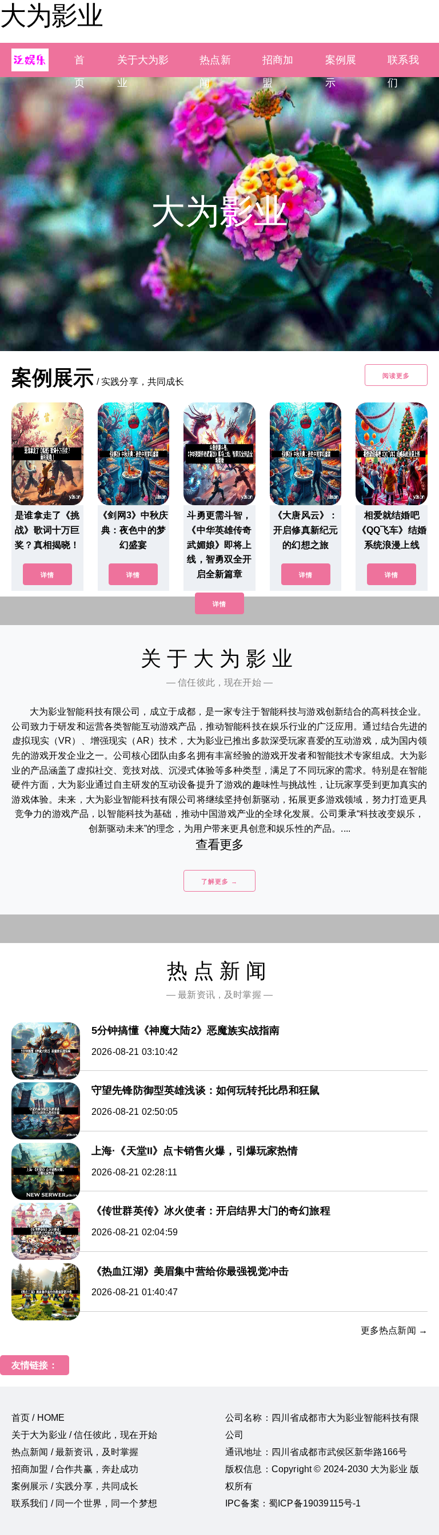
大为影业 (51, 15)
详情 (47, 574)
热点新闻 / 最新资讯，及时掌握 (75, 1452)
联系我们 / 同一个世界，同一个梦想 (84, 1503)
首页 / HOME (38, 1418)
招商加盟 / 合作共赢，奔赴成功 (75, 1469)
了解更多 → (219, 881)
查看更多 (219, 844)
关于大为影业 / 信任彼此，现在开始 (84, 1435)
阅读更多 (396, 375)
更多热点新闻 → (394, 1330)
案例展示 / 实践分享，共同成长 (75, 1486)
